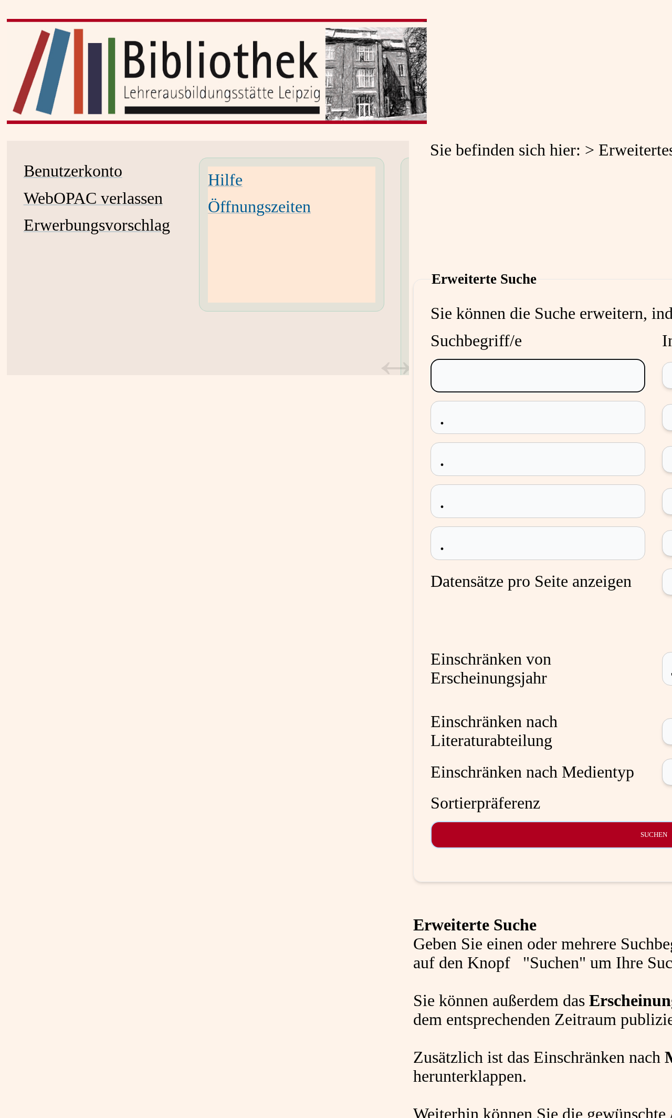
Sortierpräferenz (485, 803)
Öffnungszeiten (259, 207)
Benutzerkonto (73, 171)
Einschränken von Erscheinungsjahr (490, 668)
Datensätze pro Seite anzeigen (531, 581)
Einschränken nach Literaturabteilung (494, 731)
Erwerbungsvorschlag (97, 225)
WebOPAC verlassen (93, 198)
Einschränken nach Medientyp (532, 772)
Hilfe (225, 180)
